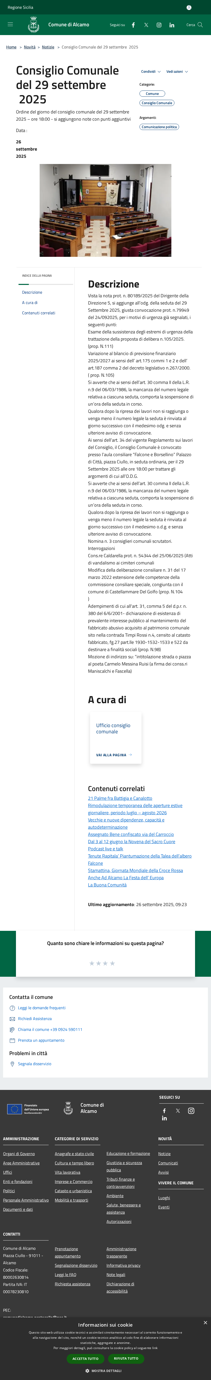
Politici (9, 1191)
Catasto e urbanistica (73, 1191)
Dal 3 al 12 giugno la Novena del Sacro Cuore (131, 841)
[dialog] (105, 1348)
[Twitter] (144, 24)
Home (11, 47)
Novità (30, 47)
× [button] (205, 1323)
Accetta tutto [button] (86, 1359)
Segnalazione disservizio (76, 1265)
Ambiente (115, 1196)
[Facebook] (131, 24)
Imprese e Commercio (73, 1181)
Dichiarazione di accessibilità (120, 1287)
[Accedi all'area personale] (189, 8)
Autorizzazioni (119, 1221)
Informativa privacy (123, 1265)
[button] (105, 1371)
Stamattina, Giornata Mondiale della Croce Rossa (135, 870)
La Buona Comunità (107, 884)
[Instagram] (157, 24)
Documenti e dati (18, 1209)
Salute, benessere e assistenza (124, 1208)
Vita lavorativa (67, 1172)
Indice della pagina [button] (37, 275)
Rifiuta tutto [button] (126, 1358)
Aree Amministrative (21, 1163)
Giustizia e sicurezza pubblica (124, 1166)
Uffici (7, 1172)
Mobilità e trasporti (71, 1200)
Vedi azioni (174, 71)
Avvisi (163, 1172)
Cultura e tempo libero (74, 1163)
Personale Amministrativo (26, 1200)
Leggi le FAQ (65, 1274)
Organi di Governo (19, 1154)
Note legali (116, 1274)
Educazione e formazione (128, 1153)
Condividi (148, 71)
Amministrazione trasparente (121, 1252)
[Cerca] (200, 25)
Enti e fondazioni (17, 1181)
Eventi (164, 1207)
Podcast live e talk (105, 848)
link (154, 1348)
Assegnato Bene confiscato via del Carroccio (131, 834)
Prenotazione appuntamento (68, 1252)
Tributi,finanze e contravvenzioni (121, 1182)
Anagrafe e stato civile (74, 1154)
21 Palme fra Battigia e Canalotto (120, 798)
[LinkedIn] (170, 24)
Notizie (48, 47)
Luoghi (164, 1198)
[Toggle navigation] (10, 24)
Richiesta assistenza (72, 1284)
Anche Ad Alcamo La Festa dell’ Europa (126, 877)
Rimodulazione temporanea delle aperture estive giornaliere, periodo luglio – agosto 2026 (135, 809)
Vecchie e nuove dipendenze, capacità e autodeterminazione (126, 823)
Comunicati (168, 1163)
